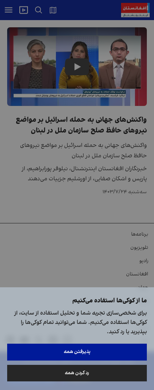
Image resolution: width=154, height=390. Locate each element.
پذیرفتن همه (77, 352)
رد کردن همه (77, 373)
